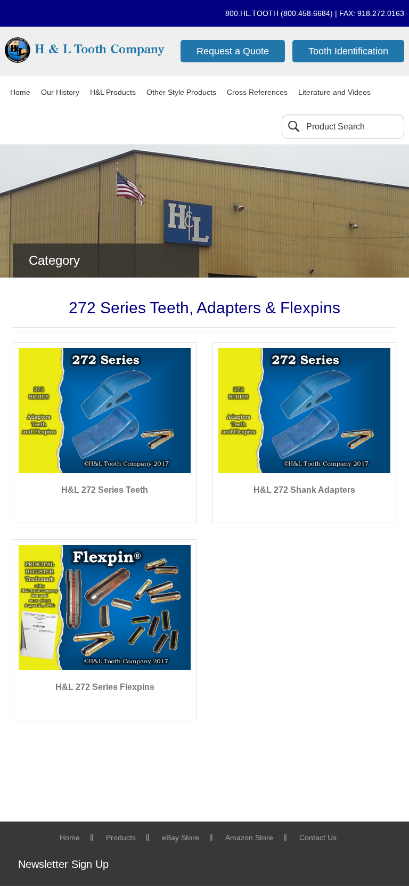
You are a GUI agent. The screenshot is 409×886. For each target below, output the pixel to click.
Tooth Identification (348, 51)
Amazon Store (249, 837)
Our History (60, 92)
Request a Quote (233, 51)
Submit (293, 126)
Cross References (257, 92)
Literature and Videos (334, 92)
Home (20, 92)
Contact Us (318, 837)
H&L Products (113, 92)
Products (121, 837)
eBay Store (180, 837)
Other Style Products (181, 92)
